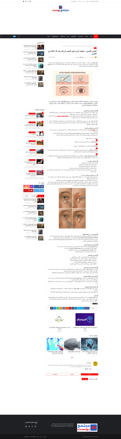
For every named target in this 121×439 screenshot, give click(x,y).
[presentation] (97, 348)
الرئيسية (87, 1)
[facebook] (30, 1)
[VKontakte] (63, 308)
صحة (95, 48)
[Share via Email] (51, 308)
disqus (72, 374)
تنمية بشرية (80, 36)
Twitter (80, 308)
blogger (89, 374)
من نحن (83, 1)
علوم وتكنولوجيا (55, 36)
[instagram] (28, 1)
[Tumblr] (72, 308)
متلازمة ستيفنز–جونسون (62, 116)
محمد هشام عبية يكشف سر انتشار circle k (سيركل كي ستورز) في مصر (31, 174)
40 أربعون (34, 134)
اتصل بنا (79, 1)
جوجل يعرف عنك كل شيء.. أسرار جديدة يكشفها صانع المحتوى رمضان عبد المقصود (30, 65)
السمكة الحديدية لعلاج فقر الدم (91, 351)
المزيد (48, 36)
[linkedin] (75, 308)
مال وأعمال (63, 36)
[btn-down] (49, 57)
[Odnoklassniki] (60, 308)
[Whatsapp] (57, 308)
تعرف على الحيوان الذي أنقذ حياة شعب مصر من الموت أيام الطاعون (30, 163)
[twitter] (26, 1)
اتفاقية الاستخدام (32, 436)
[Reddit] (66, 308)
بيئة (68, 36)
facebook (87, 308)
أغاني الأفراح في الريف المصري (30, 115)
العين (93, 129)
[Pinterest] (69, 308)
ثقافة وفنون (73, 36)
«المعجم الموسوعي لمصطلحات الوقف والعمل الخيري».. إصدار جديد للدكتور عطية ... (30, 46)
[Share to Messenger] (54, 308)
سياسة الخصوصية (74, 1)
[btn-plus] (52, 57)
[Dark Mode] (14, 36)
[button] (72, 357)
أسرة (91, 36)
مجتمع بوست (88, 362)
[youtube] (24, 1)
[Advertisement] (60, 24)
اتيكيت (86, 36)
